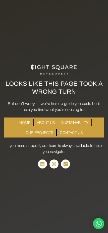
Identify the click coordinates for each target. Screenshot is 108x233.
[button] (98, 223)
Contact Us (71, 132)
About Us (46, 122)
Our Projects (39, 132)
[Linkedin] (42, 164)
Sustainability (74, 122)
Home (24, 122)
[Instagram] (54, 164)
